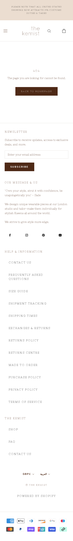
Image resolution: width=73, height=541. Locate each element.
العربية (43, 474)
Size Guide (18, 291)
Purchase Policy (25, 377)
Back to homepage (36, 91)
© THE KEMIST (36, 485)
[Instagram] (26, 235)
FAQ (12, 441)
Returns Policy (24, 340)
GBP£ (27, 474)
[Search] (49, 30)
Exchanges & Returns (29, 328)
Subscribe (19, 167)
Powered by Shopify (36, 495)
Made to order (23, 365)
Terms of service (25, 401)
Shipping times (23, 315)
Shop (13, 429)
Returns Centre (24, 352)
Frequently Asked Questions (26, 276)
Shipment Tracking (28, 303)
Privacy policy (23, 389)
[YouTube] (60, 235)
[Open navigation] (5, 30)
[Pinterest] (43, 235)
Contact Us (20, 262)
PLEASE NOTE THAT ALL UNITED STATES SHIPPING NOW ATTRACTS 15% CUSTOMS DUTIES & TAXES (36, 10)
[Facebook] (10, 235)
